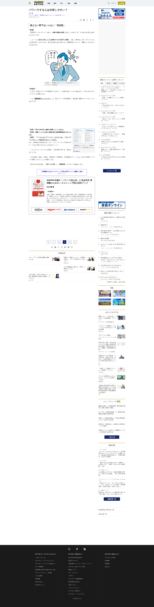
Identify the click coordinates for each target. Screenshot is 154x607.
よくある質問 (38, 576)
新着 (49, 3)
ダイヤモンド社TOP (110, 557)
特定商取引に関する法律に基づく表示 (45, 569)
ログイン (113, 3)
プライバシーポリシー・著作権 (43, 572)
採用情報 (107, 563)
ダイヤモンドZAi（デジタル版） (77, 566)
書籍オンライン (72, 569)
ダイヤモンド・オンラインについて (45, 554)
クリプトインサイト (73, 588)
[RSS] (85, 549)
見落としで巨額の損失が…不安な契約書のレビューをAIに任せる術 (111, 419)
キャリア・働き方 (33, 15)
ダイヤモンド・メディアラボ (76, 594)
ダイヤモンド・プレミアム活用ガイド (45, 563)
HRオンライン (72, 585)
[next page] (75, 242)
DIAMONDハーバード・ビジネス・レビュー (80, 563)
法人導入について (40, 585)
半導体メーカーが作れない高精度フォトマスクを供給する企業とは (111, 431)
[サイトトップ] (38, 3)
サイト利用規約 (39, 566)
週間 (115, 83)
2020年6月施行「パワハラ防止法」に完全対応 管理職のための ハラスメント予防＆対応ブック (69, 181)
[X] (69, 549)
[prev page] (48, 242)
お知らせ (107, 566)
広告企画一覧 (102, 514)
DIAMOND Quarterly (73, 582)
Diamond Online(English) (75, 557)
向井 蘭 (31, 13)
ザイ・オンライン (73, 572)
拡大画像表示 (76, 151)
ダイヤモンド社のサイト (75, 554)
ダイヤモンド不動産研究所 (75, 579)
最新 (102, 83)
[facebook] (77, 549)
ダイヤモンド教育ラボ (74, 591)
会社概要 (107, 560)
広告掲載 (37, 579)
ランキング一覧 (112, 171)
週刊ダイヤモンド (73, 560)
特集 (69, 3)
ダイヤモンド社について (112, 554)
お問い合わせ (38, 582)
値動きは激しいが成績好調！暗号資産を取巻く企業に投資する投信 (111, 407)
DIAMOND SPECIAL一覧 (106, 510)
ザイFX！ (71, 576)
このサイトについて (40, 557)
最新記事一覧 (112, 499)
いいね (122, 83)
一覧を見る (111, 437)
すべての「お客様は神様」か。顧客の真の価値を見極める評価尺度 (111, 413)
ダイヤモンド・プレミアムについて (44, 560)
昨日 (108, 83)
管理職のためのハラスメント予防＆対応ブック (52, 15)
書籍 (75, 3)
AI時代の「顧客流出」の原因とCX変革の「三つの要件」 (111, 425)
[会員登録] (121, 3)
